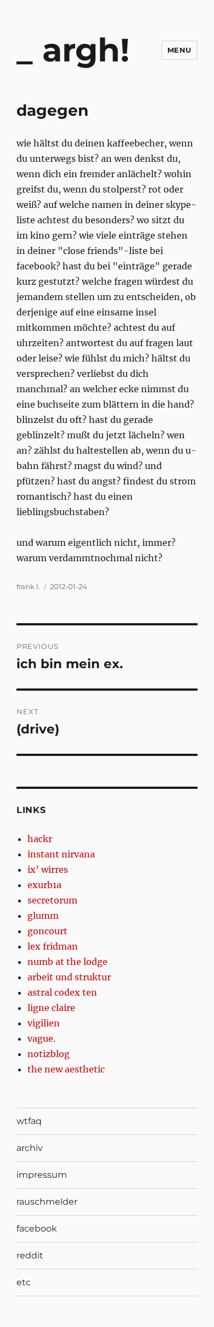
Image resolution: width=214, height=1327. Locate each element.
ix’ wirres (47, 869)
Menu (179, 50)
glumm (43, 915)
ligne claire (51, 1007)
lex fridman (52, 946)
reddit (29, 1255)
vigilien (43, 1023)
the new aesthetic (66, 1069)
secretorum (52, 900)
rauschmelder (46, 1201)
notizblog (48, 1053)
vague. (41, 1038)
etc (23, 1282)
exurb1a (44, 884)
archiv (29, 1148)
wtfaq (29, 1121)
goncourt (47, 930)
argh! (85, 50)
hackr (39, 838)
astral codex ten (62, 992)
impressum (41, 1175)
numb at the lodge (67, 961)
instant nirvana (61, 854)
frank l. (28, 586)
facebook (36, 1228)
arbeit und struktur (69, 977)
